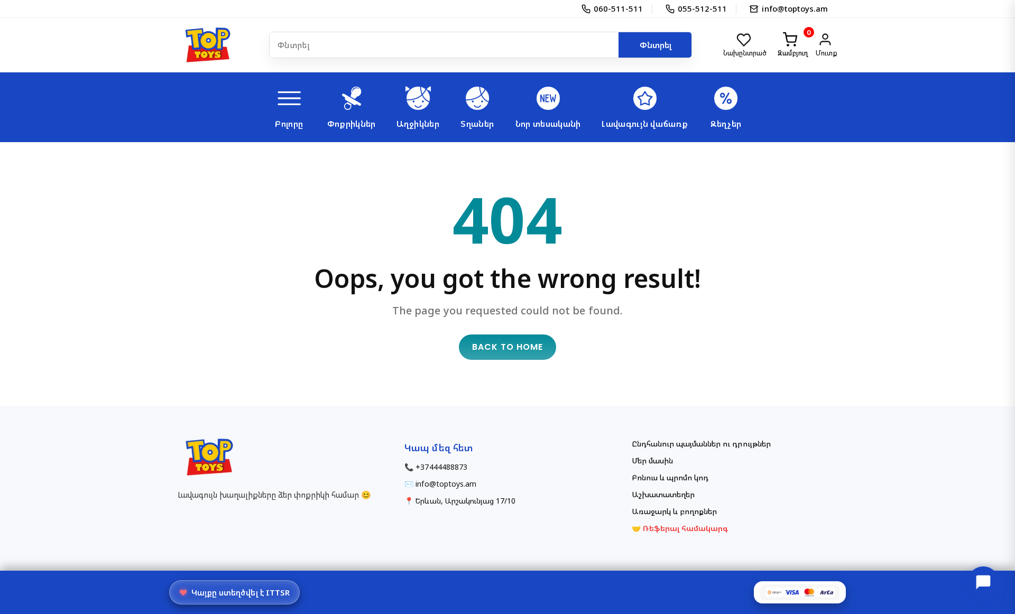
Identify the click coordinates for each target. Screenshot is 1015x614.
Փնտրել (655, 45)
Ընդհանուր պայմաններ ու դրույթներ (701, 444)
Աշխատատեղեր (663, 494)
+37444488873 (441, 467)
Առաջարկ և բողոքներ (674, 511)
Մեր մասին (652, 460)
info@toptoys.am (446, 484)
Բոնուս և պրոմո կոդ (670, 477)
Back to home (507, 347)
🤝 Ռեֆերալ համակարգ (680, 528)
